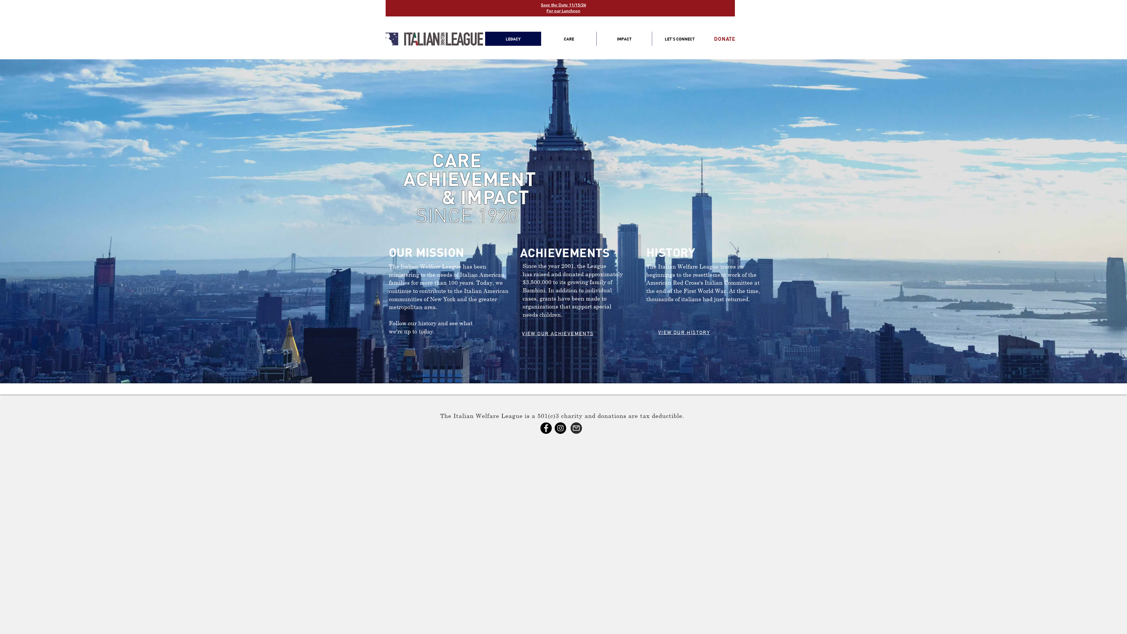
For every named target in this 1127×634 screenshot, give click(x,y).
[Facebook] (546, 428)
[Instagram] (560, 428)
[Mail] (576, 428)
